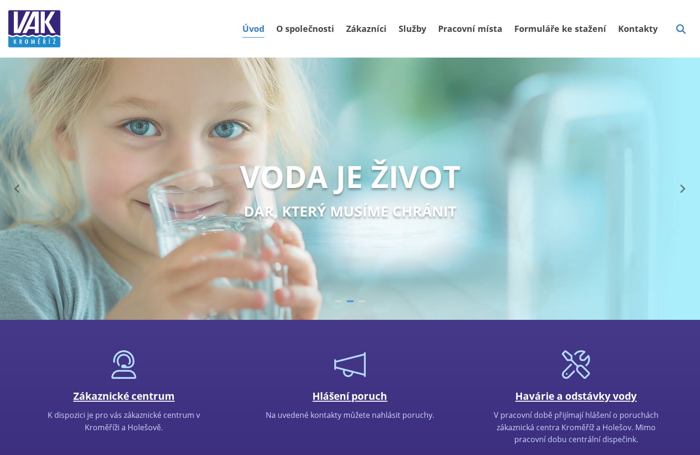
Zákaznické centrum (124, 396)
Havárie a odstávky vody (576, 396)
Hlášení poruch (349, 396)
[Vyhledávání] (681, 29)
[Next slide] (682, 189)
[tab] (338, 301)
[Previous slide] (18, 189)
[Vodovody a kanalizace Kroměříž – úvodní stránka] (34, 29)
